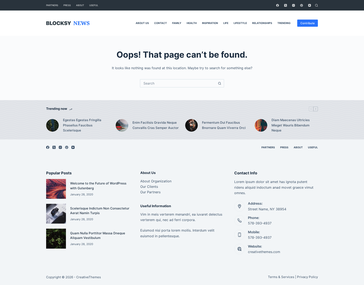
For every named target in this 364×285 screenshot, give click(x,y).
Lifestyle (240, 23)
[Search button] (219, 83)
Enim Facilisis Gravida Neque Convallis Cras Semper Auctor (155, 125)
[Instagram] (293, 5)
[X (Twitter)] (285, 5)
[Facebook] (277, 5)
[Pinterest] (301, 5)
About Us (142, 23)
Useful (93, 5)
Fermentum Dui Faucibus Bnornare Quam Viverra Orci (224, 125)
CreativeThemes (88, 277)
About (80, 5)
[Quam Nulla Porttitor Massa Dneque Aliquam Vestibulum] (56, 238)
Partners (52, 5)
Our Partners (150, 192)
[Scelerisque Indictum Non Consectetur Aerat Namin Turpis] (56, 214)
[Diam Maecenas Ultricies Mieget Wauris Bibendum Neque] (261, 125)
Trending (283, 23)
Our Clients (149, 186)
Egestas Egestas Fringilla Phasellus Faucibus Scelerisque (82, 125)
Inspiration (210, 23)
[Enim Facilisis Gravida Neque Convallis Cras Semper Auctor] (122, 125)
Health (192, 23)
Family (176, 23)
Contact (160, 23)
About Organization (155, 181)
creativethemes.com (264, 252)
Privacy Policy (307, 277)
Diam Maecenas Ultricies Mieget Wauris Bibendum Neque (291, 125)
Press (67, 5)
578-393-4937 (260, 223)
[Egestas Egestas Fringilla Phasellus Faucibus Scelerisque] (52, 125)
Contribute (307, 23)
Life (225, 23)
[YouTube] (309, 5)
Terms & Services (281, 277)
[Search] (316, 5)
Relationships (262, 23)
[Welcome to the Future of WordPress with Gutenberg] (56, 189)
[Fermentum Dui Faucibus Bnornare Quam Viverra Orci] (191, 125)
